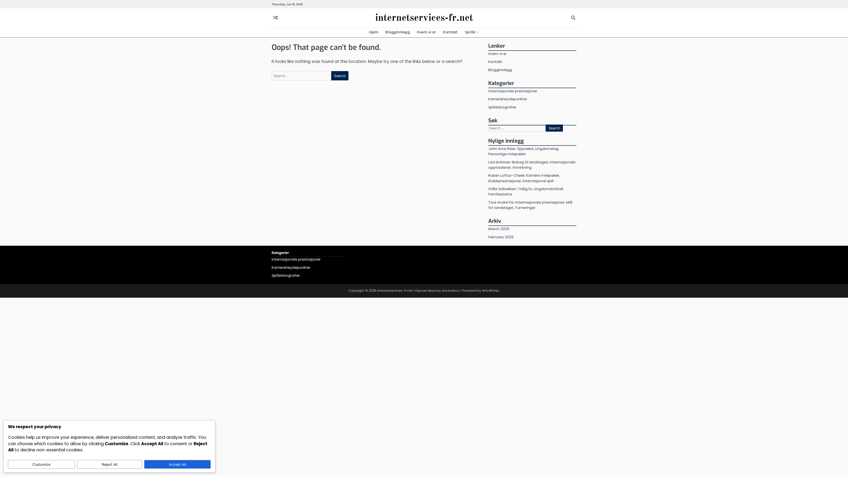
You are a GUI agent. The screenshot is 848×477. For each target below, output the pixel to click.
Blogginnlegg (397, 32)
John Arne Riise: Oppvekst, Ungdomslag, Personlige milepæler (523, 151)
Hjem (373, 32)
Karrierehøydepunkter (507, 99)
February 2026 (501, 237)
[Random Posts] (275, 18)
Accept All (177, 464)
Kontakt (450, 32)
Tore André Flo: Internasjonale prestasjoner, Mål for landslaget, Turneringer (530, 205)
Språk (470, 32)
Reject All (109, 464)
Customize (41, 464)
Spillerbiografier (502, 107)
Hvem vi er (426, 32)
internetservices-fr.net (424, 18)
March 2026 (498, 228)
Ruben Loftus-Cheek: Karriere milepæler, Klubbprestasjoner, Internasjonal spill (524, 178)
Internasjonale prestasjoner (512, 91)
